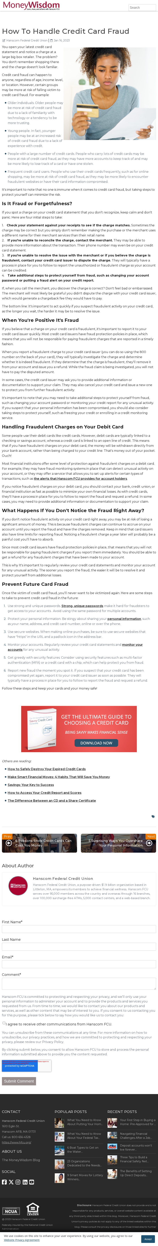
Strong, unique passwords (82, 606)
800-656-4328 (21, 1137)
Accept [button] (148, 1239)
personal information (124, 619)
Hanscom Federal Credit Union (27, 40)
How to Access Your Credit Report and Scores (45, 793)
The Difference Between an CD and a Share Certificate (52, 801)
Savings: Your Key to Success (31, 785)
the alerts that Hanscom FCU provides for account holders (80, 479)
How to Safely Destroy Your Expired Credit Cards (47, 769)
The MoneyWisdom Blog (21, 1160)
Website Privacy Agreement (22, 1240)
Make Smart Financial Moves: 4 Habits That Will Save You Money (59, 777)
